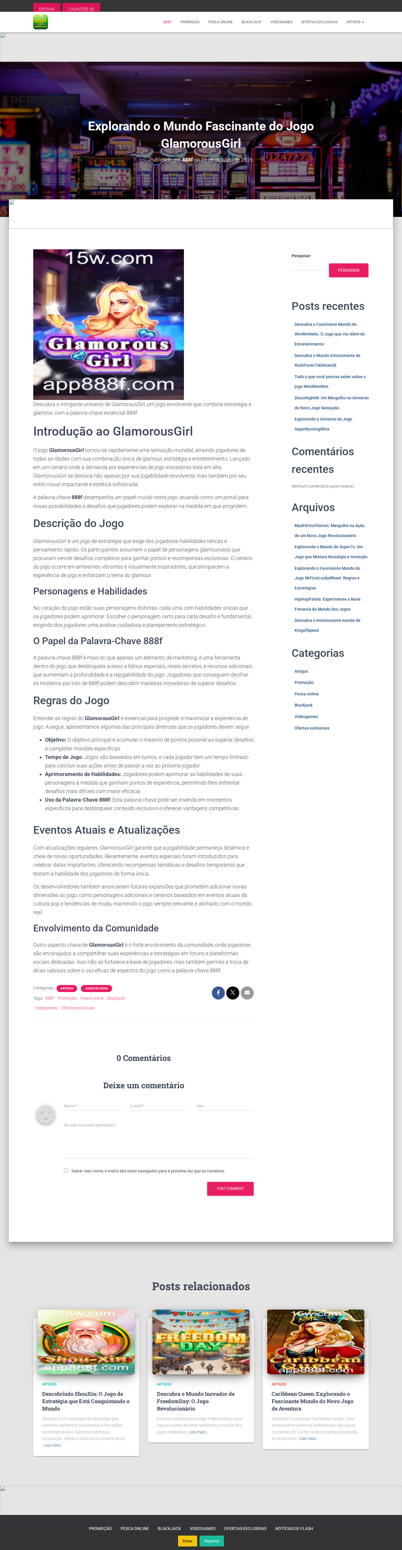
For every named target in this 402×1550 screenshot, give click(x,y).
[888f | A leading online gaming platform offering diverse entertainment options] (40, 22)
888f (167, 22)
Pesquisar (301, 255)
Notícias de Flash (294, 1528)
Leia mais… (53, 1445)
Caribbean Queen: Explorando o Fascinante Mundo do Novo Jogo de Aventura (312, 1401)
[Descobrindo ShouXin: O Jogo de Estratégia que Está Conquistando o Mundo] (86, 1341)
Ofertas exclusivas (319, 22)
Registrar (211, 1541)
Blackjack (252, 22)
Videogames (281, 22)
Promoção (190, 22)
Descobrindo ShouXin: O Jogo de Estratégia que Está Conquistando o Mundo (85, 1401)
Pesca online (220, 22)
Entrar (187, 1541)
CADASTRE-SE (81, 9)
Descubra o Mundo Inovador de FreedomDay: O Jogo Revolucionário (196, 1401)
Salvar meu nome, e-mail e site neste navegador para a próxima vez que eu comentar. (148, 1171)
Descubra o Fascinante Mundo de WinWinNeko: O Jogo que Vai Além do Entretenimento (330, 334)
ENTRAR (47, 9)
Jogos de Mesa (96, 988)
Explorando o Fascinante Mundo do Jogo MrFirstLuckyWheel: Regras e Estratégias (327, 578)
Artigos (353, 22)
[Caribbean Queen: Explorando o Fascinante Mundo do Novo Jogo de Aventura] (315, 1341)
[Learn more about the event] (201, 47)
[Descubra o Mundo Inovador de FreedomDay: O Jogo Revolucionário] (201, 1341)
